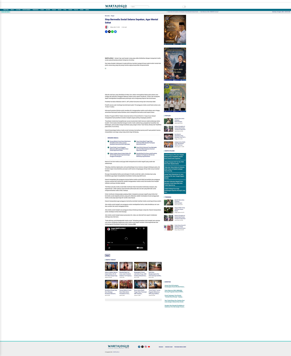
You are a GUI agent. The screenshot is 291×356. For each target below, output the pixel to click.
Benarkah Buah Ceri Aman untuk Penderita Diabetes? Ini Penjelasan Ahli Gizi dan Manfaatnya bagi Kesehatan (146, 155)
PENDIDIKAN (35, 9)
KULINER (48, 9)
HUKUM (70, 9)
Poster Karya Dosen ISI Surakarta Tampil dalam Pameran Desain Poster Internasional (180, 227)
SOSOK (81, 9)
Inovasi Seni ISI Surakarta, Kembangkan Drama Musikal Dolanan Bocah (165, 11)
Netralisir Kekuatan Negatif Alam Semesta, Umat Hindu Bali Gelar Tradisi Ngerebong (173, 183)
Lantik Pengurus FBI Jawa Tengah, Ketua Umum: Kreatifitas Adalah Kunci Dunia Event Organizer (174, 156)
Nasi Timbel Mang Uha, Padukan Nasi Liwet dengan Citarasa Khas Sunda (175, 301)
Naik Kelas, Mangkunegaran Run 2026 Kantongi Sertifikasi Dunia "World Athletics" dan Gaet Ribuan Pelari (155, 274)
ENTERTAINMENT (26, 9)
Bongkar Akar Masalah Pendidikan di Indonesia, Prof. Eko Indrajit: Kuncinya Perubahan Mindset (175, 306)
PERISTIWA (5, 9)
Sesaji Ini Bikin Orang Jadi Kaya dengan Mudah (180, 209)
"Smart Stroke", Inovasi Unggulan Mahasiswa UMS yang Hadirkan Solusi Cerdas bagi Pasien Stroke (119, 149)
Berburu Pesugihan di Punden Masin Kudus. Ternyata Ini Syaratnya (180, 128)
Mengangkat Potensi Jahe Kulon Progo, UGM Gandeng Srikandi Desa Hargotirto (140, 274)
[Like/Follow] (139, 347)
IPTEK (65, 9)
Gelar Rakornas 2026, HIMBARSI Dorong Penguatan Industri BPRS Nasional (198, 11)
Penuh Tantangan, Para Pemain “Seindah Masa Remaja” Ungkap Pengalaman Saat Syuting (173, 296)
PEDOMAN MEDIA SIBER (180, 346)
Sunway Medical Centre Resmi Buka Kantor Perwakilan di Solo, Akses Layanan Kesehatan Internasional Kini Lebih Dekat (120, 143)
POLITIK (76, 9)
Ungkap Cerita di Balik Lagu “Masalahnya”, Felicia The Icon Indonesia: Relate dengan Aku (180, 143)
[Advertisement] (133, 45)
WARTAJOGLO (116, 352)
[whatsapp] (112, 31)
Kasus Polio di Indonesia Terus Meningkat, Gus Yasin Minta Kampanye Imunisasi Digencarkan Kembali (146, 149)
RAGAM (54, 9)
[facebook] (106, 31)
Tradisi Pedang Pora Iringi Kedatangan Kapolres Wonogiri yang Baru (174, 190)
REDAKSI (161, 346)
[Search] (147, 6)
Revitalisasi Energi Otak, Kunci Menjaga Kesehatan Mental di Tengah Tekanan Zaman (111, 292)
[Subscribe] (148, 347)
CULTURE (18, 9)
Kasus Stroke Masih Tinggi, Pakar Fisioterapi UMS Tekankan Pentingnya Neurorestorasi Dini (145, 143)
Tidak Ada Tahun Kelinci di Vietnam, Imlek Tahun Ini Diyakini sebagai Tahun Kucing (174, 169)
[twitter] (109, 31)
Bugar (112, 15)
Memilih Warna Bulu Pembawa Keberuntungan (179, 120)
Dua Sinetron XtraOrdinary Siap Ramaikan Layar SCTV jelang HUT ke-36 (180, 136)
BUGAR (59, 9)
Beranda (107, 15)
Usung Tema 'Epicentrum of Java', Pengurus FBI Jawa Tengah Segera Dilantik (174, 176)
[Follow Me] (142, 347)
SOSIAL (87, 9)
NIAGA (12, 9)
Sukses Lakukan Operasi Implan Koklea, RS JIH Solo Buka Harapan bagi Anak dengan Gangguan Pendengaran (120, 155)
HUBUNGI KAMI (168, 346)
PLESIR (42, 9)
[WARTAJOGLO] (116, 8)
